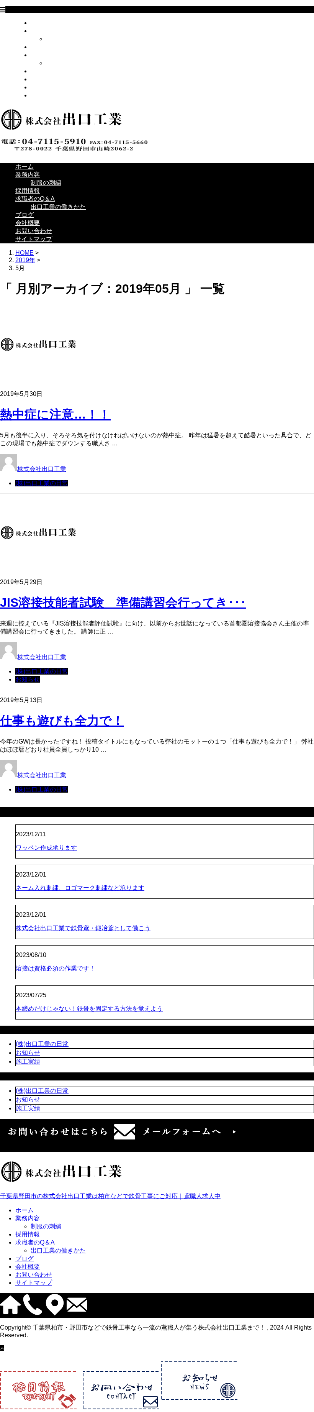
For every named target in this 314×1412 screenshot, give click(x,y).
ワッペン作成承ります (46, 847)
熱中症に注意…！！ (55, 414)
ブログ (40, 71)
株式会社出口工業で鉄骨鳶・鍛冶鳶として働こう (83, 928)
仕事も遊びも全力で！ (62, 720)
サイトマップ (49, 95)
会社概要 (43, 79)
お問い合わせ (49, 87)
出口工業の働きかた (73, 63)
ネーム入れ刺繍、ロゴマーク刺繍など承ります (80, 888)
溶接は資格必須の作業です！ (55, 968)
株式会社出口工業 (41, 469)
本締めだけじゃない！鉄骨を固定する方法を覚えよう (89, 1008)
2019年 (25, 260)
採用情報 (43, 47)
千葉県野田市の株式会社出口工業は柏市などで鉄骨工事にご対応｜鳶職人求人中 (110, 1196)
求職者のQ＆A (50, 55)
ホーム (40, 23)
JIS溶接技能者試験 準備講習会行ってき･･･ (123, 602)
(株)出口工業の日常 (41, 483)
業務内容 (43, 31)
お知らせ (27, 679)
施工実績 (28, 1061)
